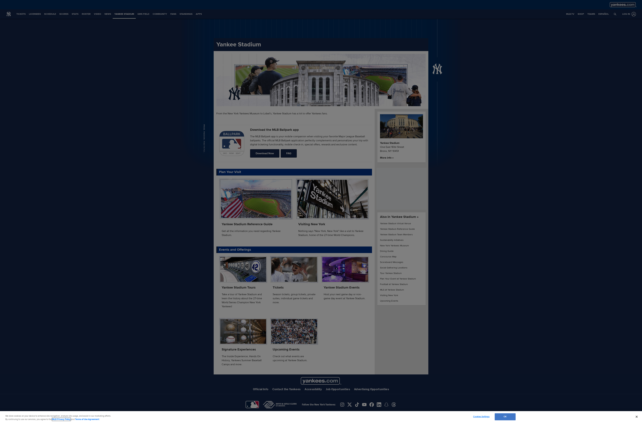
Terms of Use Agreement (87, 419)
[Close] (636, 416)
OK (505, 416)
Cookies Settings (481, 416)
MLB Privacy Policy (61, 419)
